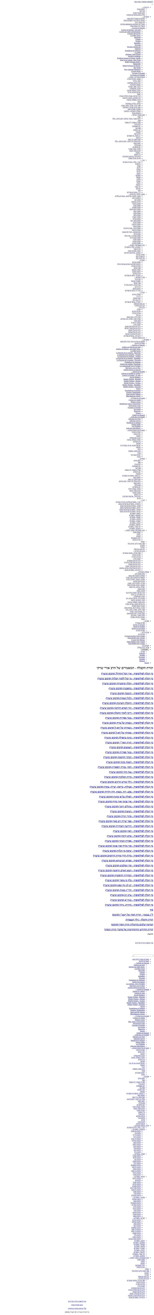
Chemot (138, 39)
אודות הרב (145, 632)
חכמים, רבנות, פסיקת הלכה (136, 585)
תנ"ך (143, 160)
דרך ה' (138, 296)
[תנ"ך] (141, 160)
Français (142, 653)
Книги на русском (138, 628)
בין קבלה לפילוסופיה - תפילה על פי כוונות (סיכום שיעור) (126, 796)
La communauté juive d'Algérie (130, 366)
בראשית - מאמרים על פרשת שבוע (129, 504)
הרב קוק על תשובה (134, 330)
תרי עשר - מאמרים (134, 526)
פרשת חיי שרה (136, 1139)
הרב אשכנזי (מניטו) (139, 338)
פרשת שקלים (140, 1116)
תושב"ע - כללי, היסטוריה (133, 247)
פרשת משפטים (136, 1165)
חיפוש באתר (141, 9)
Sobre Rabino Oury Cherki (136, 642)
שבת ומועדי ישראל (139, 115)
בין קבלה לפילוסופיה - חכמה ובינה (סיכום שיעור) (129, 762)
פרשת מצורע (136, 1186)
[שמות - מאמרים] (134, 1154)
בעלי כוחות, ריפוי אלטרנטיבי (136, 613)
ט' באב (138, 137)
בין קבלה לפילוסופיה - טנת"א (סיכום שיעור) (131, 900)
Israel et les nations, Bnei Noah (130, 60)
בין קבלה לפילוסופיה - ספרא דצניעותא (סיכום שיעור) (127, 860)
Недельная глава (135, 406)
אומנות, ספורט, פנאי (134, 109)
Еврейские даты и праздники (130, 404)
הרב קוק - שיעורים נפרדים (132, 336)
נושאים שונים (136, 113)
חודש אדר (141, 1114)
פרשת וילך (137, 1235)
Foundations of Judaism (133, 390)
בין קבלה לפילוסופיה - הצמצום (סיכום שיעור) (131, 747)
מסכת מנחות (137, 241)
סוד (151, 909)
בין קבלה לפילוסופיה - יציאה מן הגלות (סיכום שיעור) (128, 850)
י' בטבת (138, 152)
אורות (139, 309)
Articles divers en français (132, 370)
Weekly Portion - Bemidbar (131, 385)
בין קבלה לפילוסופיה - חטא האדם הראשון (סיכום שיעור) (125, 870)
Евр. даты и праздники (136, 1021)
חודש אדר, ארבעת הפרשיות (131, 496)
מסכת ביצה (137, 215)
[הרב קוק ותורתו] (134, 551)
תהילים (138, 188)
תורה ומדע (137, 434)
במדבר (138, 169)
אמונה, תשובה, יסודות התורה (135, 579)
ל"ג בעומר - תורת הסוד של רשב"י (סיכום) (132, 914)
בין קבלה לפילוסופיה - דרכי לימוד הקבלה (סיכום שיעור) (126, 713)
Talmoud (138, 49)
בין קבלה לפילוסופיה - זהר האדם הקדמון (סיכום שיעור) (126, 708)
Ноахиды (137, 411)
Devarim (138, 45)
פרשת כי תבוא (136, 1231)
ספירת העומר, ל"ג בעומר (133, 122)
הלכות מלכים (136, 271)
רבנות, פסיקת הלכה (134, 251)
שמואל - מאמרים (135, 517)
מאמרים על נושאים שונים (136, 430)
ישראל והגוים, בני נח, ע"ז (137, 1063)
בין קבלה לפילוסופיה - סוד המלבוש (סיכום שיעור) (129, 865)
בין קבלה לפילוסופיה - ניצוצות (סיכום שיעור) (131, 811)
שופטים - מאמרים (135, 515)
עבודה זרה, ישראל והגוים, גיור (135, 598)
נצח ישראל (137, 283)
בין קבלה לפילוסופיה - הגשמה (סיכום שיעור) (131, 693)
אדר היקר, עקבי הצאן (134, 317)
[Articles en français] (131, 345)
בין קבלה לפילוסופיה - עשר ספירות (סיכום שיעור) (129, 717)
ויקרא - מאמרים (140, 1176)
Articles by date (139, 993)
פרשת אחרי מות (135, 1188)
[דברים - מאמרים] (133, 1218)
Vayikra (138, 41)
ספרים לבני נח (140, 630)
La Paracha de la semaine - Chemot (129, 355)
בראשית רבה (136, 198)
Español (142, 659)
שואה (139, 94)
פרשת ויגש (137, 1150)
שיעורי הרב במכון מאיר (137, 26)
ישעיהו (138, 181)
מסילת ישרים (136, 294)
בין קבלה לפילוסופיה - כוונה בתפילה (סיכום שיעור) (128, 737)
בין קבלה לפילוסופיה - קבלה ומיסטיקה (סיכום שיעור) (127, 683)
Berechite (137, 37)
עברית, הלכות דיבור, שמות (136, 583)
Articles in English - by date (131, 375)
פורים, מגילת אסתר (134, 158)
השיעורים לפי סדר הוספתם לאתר (134, 20)
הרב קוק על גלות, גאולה (133, 566)
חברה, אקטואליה (135, 88)
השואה (138, 447)
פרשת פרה (141, 1122)
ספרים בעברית (140, 623)
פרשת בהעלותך (136, 1203)
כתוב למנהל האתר (139, 13)
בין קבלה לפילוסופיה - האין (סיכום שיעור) (133, 831)
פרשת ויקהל (137, 1173)
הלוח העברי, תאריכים (138, 615)
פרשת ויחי (137, 1152)
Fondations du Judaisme (133, 362)
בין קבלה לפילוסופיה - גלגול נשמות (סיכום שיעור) (129, 698)
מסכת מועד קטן (135, 220)
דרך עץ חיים (137, 300)
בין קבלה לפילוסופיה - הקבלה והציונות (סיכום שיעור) (127, 703)
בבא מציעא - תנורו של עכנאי (131, 232)
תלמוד (139, 534)
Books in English (139, 626)
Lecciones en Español (137, 75)
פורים (139, 498)
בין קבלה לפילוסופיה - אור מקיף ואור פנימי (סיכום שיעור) (125, 845)
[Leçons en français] (131, 28)
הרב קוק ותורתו (140, 551)
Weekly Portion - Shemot (132, 381)
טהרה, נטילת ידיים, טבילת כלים (134, 608)
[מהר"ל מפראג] (135, 277)
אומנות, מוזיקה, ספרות (138, 617)
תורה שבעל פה (136, 538)
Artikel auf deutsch (138, 415)
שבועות (138, 132)
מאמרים (146, 339)
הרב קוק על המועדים (134, 560)
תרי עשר (138, 186)
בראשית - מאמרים (139, 1129)
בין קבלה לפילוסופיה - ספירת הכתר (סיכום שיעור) (129, 841)
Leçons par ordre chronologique (130, 32)
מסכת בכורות (136, 243)
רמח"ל (143, 292)
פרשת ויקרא (137, 1178)
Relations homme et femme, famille (129, 58)
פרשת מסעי (137, 1216)
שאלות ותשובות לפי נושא (137, 576)
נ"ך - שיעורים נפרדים (134, 192)
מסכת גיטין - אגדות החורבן (132, 228)
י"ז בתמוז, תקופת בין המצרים (131, 475)
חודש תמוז (137, 134)
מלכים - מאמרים (135, 519)
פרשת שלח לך (136, 1205)
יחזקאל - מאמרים (135, 525)
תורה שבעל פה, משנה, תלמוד (135, 530)
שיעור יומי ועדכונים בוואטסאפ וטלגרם (132, 24)
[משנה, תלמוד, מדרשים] (129, 194)
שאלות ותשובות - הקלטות (132, 111)
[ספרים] (144, 621)
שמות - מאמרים (140, 1154)
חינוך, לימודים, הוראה (138, 600)
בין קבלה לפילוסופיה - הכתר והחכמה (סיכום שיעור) (128, 757)
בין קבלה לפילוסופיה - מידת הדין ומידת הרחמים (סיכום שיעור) (123, 855)
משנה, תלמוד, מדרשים (137, 194)
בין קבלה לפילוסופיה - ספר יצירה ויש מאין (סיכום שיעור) (126, 821)
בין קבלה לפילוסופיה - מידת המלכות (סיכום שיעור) (128, 777)
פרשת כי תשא (136, 1171)
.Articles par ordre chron (137, 967)
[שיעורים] (143, 17)
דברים (139, 171)
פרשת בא (137, 1159)
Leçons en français (138, 28)
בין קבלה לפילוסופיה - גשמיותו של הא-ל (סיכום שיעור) (127, 727)
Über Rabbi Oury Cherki (136, 643)
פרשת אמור (137, 1191)
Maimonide (137, 64)
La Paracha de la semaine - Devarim (129, 360)
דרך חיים (138, 287)
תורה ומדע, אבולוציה (134, 83)
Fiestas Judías (136, 424)
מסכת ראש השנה (135, 209)
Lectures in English (138, 73)
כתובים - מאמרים (135, 528)
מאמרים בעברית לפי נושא (140, 959)
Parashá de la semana (134, 423)
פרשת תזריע (137, 1184)
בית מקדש (141, 1059)
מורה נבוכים (137, 273)
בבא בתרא (137, 234)
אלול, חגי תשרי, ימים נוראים (136, 1099)
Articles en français (138, 345)
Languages (145, 649)
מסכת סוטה (137, 226)
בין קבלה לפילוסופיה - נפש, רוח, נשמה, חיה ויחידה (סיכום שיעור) (121, 791)
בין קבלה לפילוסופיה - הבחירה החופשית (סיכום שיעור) (126, 875)
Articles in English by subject (131, 373)
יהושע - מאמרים (135, 513)
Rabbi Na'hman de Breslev (132, 66)
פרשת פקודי (137, 1174)
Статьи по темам (135, 400)
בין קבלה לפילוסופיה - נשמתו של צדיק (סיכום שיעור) (127, 722)
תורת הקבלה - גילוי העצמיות (139, 919)
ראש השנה (137, 143)
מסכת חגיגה (137, 222)
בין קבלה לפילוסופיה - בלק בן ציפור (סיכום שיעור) (129, 880)
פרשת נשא (137, 1201)
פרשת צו (138, 1180)
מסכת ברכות (136, 203)
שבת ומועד (141, 589)
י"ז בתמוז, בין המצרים (134, 135)
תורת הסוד (137, 249)
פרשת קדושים (136, 1190)
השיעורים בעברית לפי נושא (136, 18)
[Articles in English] (132, 372)
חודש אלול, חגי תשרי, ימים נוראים (130, 481)
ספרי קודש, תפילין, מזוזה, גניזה (135, 609)
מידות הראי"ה (136, 557)
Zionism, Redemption (133, 392)
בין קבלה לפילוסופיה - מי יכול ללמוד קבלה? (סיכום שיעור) (125, 678)
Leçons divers (136, 71)
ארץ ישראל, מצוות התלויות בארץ (130, 96)
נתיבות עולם (137, 288)
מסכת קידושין (136, 230)
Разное (138, 413)
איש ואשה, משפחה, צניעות (136, 602)
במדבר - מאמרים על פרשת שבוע (130, 509)
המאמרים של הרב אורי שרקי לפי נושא (132, 341)
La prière (138, 52)
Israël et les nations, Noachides (130, 364)
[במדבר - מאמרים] (133, 1197)
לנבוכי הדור (137, 324)
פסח (139, 120)
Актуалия (137, 409)
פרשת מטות (137, 1214)
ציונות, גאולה (141, 591)
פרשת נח (138, 1133)
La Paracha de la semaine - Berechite (128, 353)
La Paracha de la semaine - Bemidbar (128, 358)
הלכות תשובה (136, 270)
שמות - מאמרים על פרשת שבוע (130, 506)
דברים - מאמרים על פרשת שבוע (130, 511)
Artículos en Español (138, 417)
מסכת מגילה (137, 219)
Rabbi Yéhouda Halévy (133, 62)
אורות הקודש (136, 311)
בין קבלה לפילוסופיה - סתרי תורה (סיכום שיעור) (130, 816)
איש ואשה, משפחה (134, 451)
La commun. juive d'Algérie (135, 984)
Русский (142, 657)
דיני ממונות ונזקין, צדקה (137, 611)
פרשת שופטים (136, 1227)
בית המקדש (137, 441)
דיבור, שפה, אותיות (134, 86)
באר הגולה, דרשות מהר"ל (132, 285)
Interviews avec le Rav (133, 368)
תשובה (138, 436)
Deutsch (142, 661)
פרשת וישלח (137, 1144)
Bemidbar (141, 976)
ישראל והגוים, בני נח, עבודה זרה (130, 445)
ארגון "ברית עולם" (143, 647)
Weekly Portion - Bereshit (132, 379)
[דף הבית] (143, 7)
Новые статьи (136, 402)
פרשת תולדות (136, 1140)
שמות (139, 166)
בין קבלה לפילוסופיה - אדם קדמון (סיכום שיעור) (130, 836)
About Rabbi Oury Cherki (136, 638)
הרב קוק (142, 307)
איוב (139, 190)
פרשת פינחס (137, 1212)
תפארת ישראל (136, 281)
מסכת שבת (137, 205)
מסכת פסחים (136, 207)
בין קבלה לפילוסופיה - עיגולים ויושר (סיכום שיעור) (129, 806)
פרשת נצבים (137, 1233)
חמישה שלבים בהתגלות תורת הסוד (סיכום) (132, 924)
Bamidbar (137, 43)
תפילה (143, 542)
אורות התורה (136, 313)
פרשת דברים (136, 1220)
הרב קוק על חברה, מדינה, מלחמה (130, 568)
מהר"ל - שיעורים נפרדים (133, 290)
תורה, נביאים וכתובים (142, 1125)
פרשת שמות (137, 1156)
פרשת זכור (141, 1118)
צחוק (139, 453)
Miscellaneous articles (133, 396)
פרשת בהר (137, 1193)
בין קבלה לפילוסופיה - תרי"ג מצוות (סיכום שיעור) (129, 890)
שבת (139, 117)
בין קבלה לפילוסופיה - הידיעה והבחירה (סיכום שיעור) (127, 826)
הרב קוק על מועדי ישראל (133, 328)
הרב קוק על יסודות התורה (132, 562)
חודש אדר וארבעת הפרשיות (131, 156)
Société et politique (134, 56)
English (142, 655)
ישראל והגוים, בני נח (134, 92)
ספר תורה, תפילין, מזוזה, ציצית (131, 105)
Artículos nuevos (135, 421)
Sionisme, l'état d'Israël (133, 54)
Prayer (138, 389)
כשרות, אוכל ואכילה (138, 606)
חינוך (139, 102)
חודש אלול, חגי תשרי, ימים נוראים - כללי (128, 141)
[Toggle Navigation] (152, 4)
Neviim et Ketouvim (134, 47)
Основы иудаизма (134, 407)
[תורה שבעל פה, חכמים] (129, 245)
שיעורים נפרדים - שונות (137, 77)
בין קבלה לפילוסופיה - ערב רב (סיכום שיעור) (131, 895)
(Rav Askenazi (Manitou (132, 69)
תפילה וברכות (140, 254)
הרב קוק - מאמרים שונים (133, 570)
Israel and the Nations (133, 394)
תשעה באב (137, 477)
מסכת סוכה (137, 213)
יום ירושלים (137, 130)
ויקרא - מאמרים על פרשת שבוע (130, 508)
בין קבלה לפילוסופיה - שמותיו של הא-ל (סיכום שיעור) (127, 732)
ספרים (147, 621)
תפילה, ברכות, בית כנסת (137, 587)
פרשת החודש (140, 1123)
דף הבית (146, 7)
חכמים (138, 536)
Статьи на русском (138, 398)
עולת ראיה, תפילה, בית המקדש (131, 319)
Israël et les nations (138, 982)
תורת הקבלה (136, 540)
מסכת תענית (136, 217)
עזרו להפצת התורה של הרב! (77, 1301)
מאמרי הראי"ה (136, 322)
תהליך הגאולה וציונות (134, 90)
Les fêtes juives (135, 35)
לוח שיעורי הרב (140, 22)
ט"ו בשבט (137, 154)
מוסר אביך (137, 321)
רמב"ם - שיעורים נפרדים (133, 275)
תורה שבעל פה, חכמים (137, 245)
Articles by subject (139, 991)
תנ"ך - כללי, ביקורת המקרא (132, 162)
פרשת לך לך (137, 1135)
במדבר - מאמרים (139, 1197)
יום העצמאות (136, 126)
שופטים (138, 175)
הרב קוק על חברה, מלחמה (136, 1295)
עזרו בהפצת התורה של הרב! (144, 939)
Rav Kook (137, 68)
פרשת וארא (137, 1157)
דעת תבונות (137, 298)
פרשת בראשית (136, 1131)
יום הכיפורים (137, 147)
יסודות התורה (136, 432)
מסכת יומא (137, 211)
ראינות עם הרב (136, 455)
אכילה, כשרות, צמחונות (133, 103)
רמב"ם (142, 260)
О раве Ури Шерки (138, 640)
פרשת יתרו (137, 1163)
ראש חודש (137, 460)
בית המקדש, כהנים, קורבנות (132, 98)
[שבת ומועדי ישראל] (132, 115)
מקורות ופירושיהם (139, 581)
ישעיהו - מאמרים (135, 521)
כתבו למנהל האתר (77, 1305)
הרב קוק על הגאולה (134, 332)
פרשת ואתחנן (136, 1222)
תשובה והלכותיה (135, 85)
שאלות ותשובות (144, 572)
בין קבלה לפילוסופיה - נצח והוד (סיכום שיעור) (131, 772)
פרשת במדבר (136, 1199)
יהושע (139, 173)
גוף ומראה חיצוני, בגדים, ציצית (135, 604)
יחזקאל (138, 185)
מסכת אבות (137, 239)
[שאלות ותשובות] (138, 572)
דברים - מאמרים (139, 1218)
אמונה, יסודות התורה (134, 79)
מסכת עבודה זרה (135, 237)
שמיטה (138, 443)
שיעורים (146, 17)
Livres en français (139, 625)
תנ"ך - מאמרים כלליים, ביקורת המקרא (128, 502)
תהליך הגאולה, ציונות (134, 440)
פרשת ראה (137, 1225)
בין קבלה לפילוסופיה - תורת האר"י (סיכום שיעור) (129, 742)
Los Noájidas (136, 426)
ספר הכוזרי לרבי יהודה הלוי (136, 543)
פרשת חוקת (137, 1208)
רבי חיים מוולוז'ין (140, 305)
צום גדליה (137, 145)
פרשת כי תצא (136, 1229)
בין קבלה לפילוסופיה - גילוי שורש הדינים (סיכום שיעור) (126, 781)
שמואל (138, 177)
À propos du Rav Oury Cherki (135, 636)
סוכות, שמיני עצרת (135, 149)
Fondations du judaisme (133, 51)
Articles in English (139, 372)
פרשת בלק (137, 1210)
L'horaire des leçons (134, 34)
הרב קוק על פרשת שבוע (133, 326)
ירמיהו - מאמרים (135, 523)
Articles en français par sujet (131, 347)
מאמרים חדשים (140, 343)
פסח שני (138, 128)
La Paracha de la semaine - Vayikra (129, 356)
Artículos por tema (134, 419)
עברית (143, 651)
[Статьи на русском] (130, 398)
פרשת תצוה (137, 1169)
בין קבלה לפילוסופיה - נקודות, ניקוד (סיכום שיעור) (129, 904)
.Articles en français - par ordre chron (128, 349)
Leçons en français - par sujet (131, 30)
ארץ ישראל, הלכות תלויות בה (135, 593)
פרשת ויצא (137, 1142)
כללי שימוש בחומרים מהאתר (135, 15)
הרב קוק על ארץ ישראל (133, 334)
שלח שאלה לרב (140, 574)
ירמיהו (139, 183)
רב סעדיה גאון (140, 256)
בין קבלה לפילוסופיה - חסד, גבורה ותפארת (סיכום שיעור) (125, 767)
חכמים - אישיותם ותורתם (132, 253)
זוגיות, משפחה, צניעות (134, 100)
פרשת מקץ (137, 1148)
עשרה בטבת (137, 492)
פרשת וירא (137, 1137)
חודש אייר (137, 124)
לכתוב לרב (145, 645)
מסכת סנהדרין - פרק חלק (132, 236)
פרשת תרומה (136, 1167)
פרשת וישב (137, 1146)
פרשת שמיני (137, 1182)
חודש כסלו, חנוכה (135, 151)
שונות (139, 457)
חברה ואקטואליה (135, 438)
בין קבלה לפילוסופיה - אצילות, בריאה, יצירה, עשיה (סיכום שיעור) (121, 786)
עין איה (138, 315)
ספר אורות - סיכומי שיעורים (132, 553)
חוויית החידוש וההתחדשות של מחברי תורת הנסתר (128, 929)
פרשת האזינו (137, 1237)
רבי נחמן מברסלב (139, 304)
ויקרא (139, 168)
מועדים (142, 458)
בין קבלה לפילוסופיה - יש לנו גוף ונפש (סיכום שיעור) (128, 885)
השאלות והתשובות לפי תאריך (135, 577)
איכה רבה (137, 200)
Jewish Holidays (135, 377)
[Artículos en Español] (130, 417)
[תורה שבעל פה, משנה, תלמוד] (129, 1258)
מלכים (139, 179)
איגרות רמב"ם (136, 266)
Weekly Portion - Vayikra (132, 383)
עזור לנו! (142, 11)
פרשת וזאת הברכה (135, 1239)
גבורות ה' (138, 279)
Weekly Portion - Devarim (132, 387)
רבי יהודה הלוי (140, 258)
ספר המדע (137, 268)
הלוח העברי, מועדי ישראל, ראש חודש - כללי (126, 118)
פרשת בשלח (137, 1161)
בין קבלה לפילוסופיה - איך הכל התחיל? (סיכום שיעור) (127, 673)
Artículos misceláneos (133, 428)
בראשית (138, 164)
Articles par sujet (139, 965)
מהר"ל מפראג (140, 277)
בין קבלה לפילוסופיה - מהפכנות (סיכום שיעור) (131, 688)
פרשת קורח (137, 1207)
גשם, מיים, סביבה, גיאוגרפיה (132, 107)
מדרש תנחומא (136, 202)
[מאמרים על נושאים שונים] (127, 430)
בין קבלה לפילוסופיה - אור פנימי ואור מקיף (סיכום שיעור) (125, 801)
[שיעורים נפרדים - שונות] (129, 77)
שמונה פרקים (136, 262)
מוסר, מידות (137, 81)
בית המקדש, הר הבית (138, 594)
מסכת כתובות (136, 224)
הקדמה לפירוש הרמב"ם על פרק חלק (129, 264)
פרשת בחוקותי (136, 1195)
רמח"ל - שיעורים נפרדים (133, 302)
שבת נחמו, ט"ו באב (134, 139)
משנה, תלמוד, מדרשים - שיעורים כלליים (128, 196)
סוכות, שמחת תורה (134, 489)
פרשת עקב (137, 1224)
